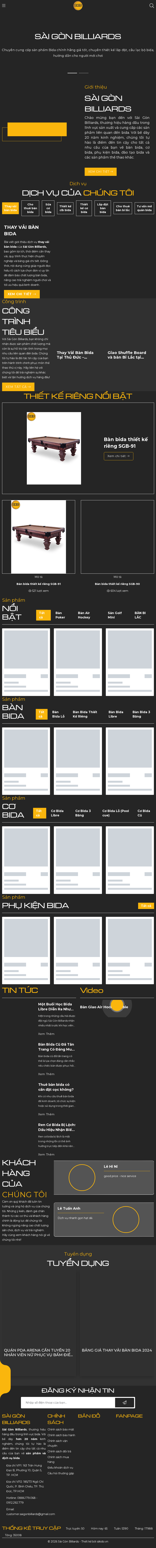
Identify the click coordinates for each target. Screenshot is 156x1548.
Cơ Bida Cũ (144, 813)
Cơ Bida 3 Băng (83, 813)
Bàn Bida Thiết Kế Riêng (85, 714)
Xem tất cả (17, 387)
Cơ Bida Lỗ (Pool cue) (115, 813)
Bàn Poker (60, 615)
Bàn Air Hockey (84, 615)
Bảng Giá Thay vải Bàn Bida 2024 (39, 1350)
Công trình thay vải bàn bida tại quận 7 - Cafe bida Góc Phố (115, 1352)
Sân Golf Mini (115, 615)
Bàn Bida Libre (116, 714)
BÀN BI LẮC (140, 615)
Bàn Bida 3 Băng (141, 714)
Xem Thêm (47, 1034)
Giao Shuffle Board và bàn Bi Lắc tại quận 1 (76, 357)
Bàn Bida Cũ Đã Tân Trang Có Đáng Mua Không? (56, 1049)
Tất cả (42, 615)
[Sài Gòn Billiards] (78, 5)
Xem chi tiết (99, 171)
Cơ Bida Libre (57, 813)
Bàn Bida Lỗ (58, 714)
